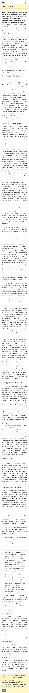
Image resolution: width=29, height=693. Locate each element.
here (3, 70)
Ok (4, 690)
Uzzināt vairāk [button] (20, 686)
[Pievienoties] (25, 3)
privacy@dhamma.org (7, 599)
